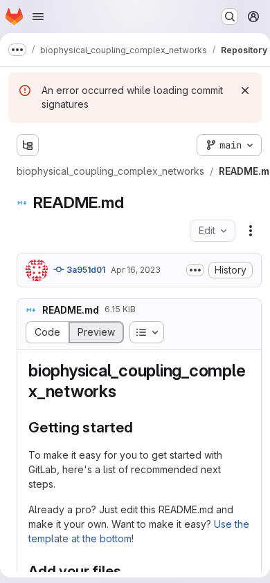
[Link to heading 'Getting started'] (141, 427)
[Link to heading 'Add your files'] (129, 571)
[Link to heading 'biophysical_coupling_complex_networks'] (125, 391)
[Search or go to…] (230, 16)
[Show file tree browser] (28, 145)
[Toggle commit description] (195, 270)
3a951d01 (84, 270)
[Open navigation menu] (38, 17)
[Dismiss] (245, 90)
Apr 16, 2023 (136, 270)
